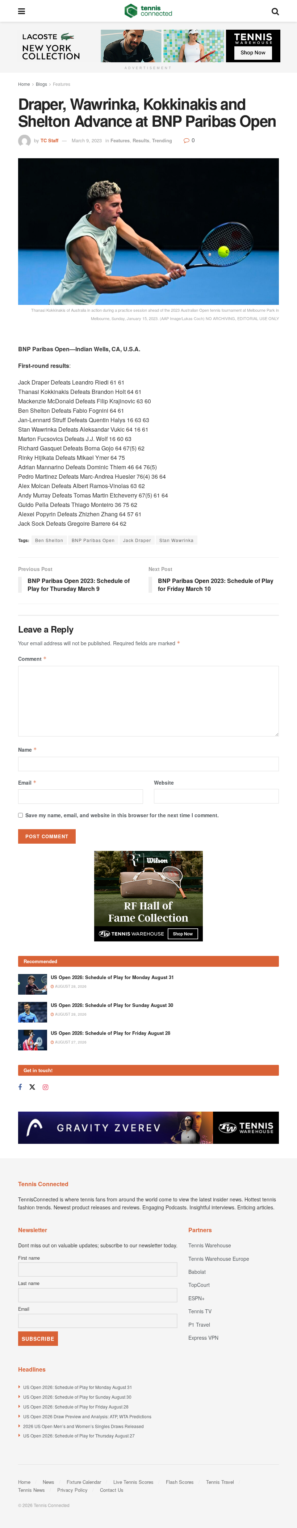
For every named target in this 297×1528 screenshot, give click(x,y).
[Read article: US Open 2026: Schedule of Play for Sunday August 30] (32, 1012)
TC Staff (49, 140)
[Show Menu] (21, 11)
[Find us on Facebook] (20, 1087)
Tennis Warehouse (209, 1245)
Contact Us (112, 1489)
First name (29, 1258)
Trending (162, 140)
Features (61, 84)
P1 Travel (199, 1324)
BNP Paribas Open (93, 540)
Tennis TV (200, 1311)
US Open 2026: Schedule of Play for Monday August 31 (112, 977)
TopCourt (199, 1284)
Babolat (197, 1271)
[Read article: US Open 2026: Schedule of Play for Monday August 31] (32, 984)
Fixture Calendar (84, 1481)
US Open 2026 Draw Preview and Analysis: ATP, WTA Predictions (87, 1416)
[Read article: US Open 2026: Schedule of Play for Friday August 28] (32, 1040)
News (48, 1481)
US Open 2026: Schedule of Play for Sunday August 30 (112, 1005)
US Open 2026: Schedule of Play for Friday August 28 (110, 1032)
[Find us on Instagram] (45, 1087)
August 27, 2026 (70, 1042)
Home (24, 84)
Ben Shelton (49, 540)
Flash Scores (180, 1481)
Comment (32, 658)
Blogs (41, 84)
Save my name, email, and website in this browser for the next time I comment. (122, 815)
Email (27, 782)
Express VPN (203, 1337)
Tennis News (31, 1489)
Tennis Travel (220, 1481)
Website (164, 782)
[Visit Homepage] (148, 11)
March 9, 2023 (87, 140)
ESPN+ (196, 1298)
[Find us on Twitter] (32, 1087)
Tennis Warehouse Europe (218, 1258)
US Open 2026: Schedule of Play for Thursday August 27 (79, 1435)
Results (141, 140)
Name (27, 749)
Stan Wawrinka (176, 540)
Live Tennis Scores (133, 1481)
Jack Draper (137, 540)
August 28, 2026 (70, 986)
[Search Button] (275, 11)
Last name (28, 1283)
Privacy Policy (72, 1489)
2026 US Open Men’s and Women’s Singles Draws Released (83, 1426)
